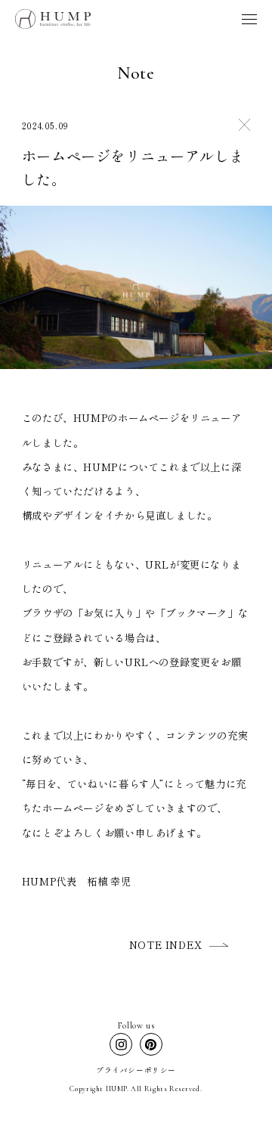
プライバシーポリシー (136, 1070)
